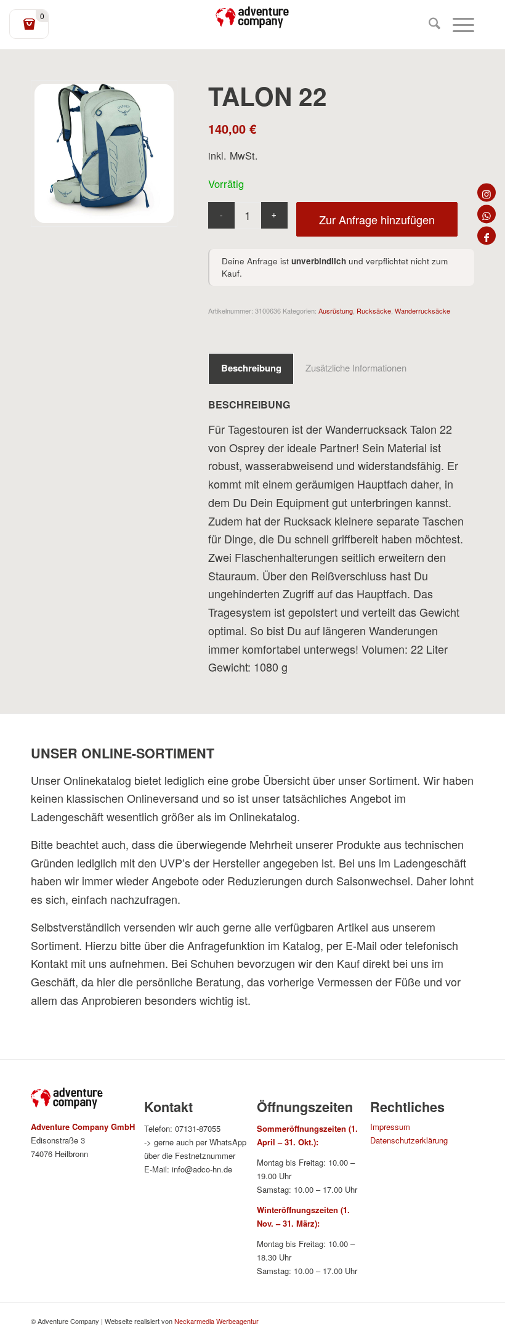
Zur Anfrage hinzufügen (377, 219)
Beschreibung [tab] (251, 368)
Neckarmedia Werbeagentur (216, 1321)
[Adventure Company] (252, 17)
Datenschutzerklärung (409, 1140)
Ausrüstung (335, 310)
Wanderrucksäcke (422, 310)
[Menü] (457, 24)
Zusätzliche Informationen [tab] (355, 367)
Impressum (390, 1126)
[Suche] (428, 24)
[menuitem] (428, 24)
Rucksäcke (374, 310)
